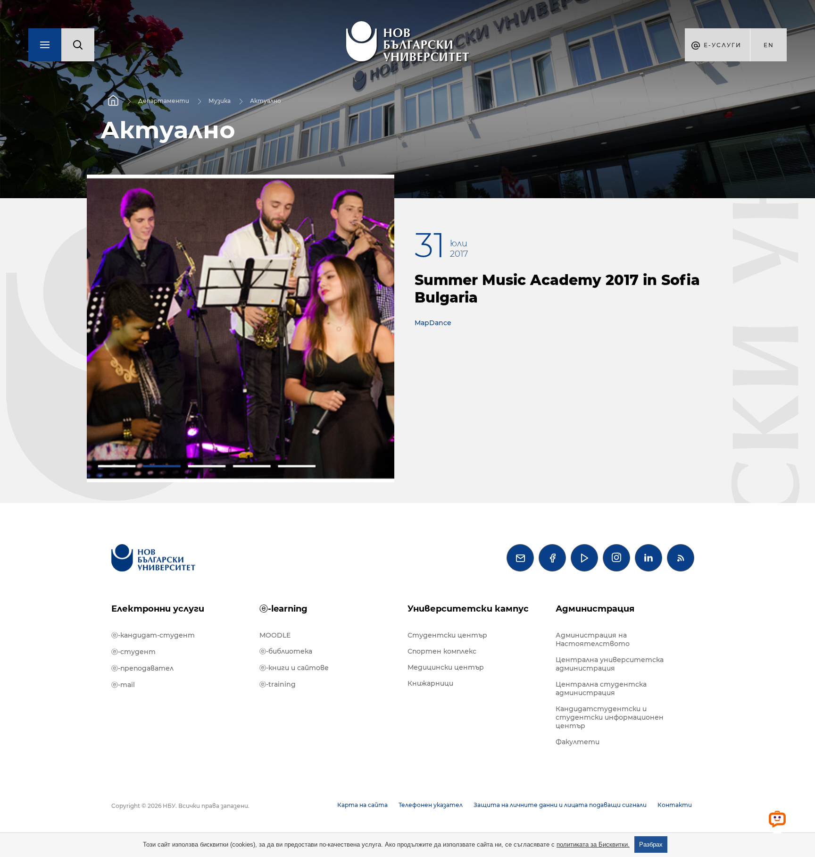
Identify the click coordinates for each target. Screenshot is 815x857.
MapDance (433, 323)
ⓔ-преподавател (142, 668)
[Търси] (77, 44)
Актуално (265, 100)
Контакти (674, 804)
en (769, 45)
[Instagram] (616, 557)
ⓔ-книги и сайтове (294, 668)
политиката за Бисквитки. (593, 844)
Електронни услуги (157, 609)
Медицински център (446, 667)
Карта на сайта (362, 804)
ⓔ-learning (283, 609)
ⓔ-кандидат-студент (153, 635)
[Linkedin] (648, 557)
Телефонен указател (431, 804)
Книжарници (430, 683)
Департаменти (163, 100)
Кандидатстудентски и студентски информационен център (610, 717)
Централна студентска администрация (601, 688)
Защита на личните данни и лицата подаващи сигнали (560, 804)
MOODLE (275, 635)
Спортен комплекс (442, 651)
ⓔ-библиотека (285, 651)
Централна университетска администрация (610, 663)
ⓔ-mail (123, 685)
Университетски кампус (468, 609)
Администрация (595, 609)
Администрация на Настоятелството (593, 639)
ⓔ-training (277, 684)
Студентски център (447, 635)
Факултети (577, 742)
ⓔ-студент (133, 651)
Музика (219, 100)
